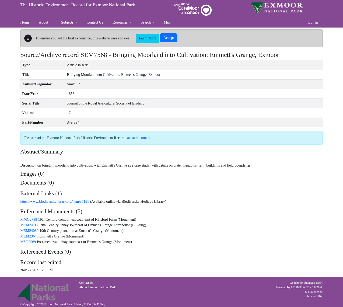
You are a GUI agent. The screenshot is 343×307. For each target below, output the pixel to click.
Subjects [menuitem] (67, 22)
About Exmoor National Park (97, 287)
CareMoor (193, 9)
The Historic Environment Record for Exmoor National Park (77, 4)
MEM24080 (29, 231)
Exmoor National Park (277, 7)
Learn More (147, 38)
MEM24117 (29, 225)
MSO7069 (28, 242)
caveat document (138, 138)
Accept (168, 38)
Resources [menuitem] (120, 22)
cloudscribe (315, 291)
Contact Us (86, 282)
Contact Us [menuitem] (95, 22)
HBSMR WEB (300, 287)
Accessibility (314, 296)
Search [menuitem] (146, 22)
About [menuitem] (44, 22)
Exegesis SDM (313, 282)
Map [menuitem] (167, 22)
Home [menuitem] (24, 22)
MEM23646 (29, 236)
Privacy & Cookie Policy (89, 304)
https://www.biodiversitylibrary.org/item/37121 (54, 201)
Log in (313, 22)
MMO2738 (28, 219)
